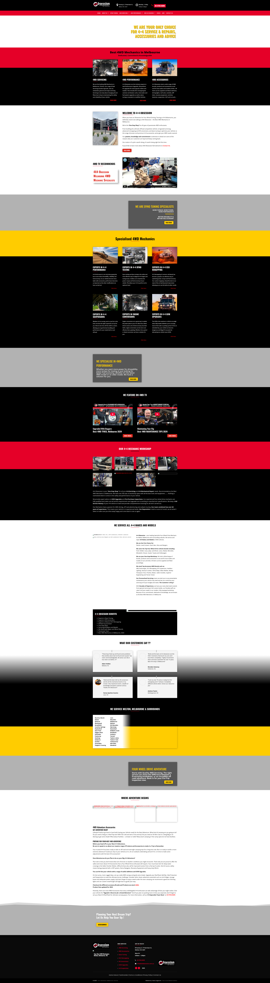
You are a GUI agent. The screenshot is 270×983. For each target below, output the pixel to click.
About (116, 975)
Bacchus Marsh (99, 718)
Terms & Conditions (135, 975)
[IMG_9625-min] (145, 486)
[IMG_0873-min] (102, 486)
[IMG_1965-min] (102, 470)
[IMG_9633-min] (167, 470)
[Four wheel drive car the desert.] (166, 806)
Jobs (163, 13)
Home (98, 13)
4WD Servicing (123, 948)
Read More (113, 100)
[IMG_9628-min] (124, 473)
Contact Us (169, 13)
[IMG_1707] (167, 474)
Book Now (168, 782)
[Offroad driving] (166, 808)
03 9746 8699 (171, 895)
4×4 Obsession (102, 980)
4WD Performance (136, 13)
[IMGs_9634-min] (145, 470)
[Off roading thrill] (124, 806)
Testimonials (123, 975)
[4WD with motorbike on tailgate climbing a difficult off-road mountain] (102, 807)
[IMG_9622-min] (124, 470)
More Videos (127, 436)
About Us (104, 13)
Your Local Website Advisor (169, 980)
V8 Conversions (123, 961)
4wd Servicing (123, 13)
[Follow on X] (139, 968)
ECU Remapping (124, 958)
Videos (158, 13)
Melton (112, 723)
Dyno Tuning (114, 13)
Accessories (102, 924)
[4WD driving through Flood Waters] (124, 807)
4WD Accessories (149, 13)
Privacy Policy (147, 975)
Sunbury (113, 734)
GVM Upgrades (123, 965)
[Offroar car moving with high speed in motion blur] (145, 806)
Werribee (113, 743)
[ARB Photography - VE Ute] (145, 808)
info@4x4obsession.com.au (145, 963)
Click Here (114, 288)
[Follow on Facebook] (136, 968)
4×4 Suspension (123, 968)
